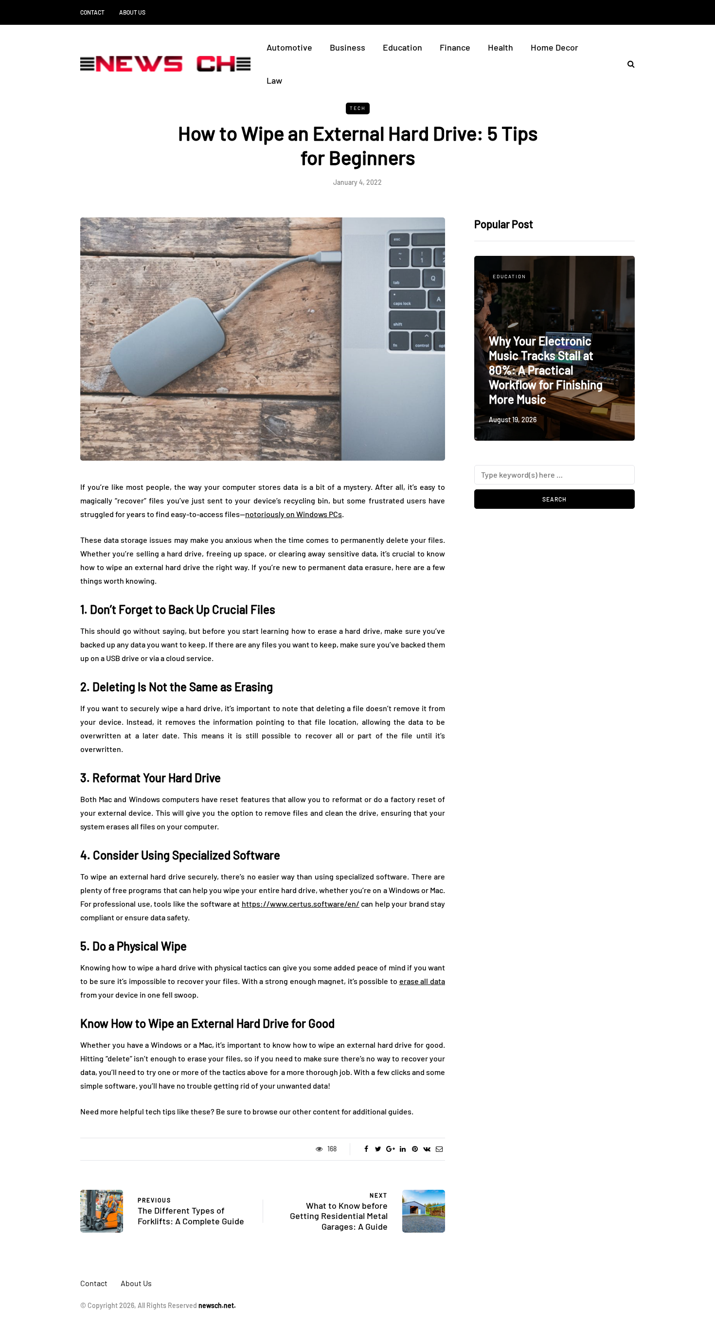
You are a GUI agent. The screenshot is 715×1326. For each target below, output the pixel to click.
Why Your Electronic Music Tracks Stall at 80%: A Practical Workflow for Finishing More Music (546, 370)
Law (274, 80)
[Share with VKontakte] (427, 1149)
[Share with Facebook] (366, 1149)
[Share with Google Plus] (390, 1149)
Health (500, 47)
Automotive (289, 47)
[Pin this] (415, 1149)
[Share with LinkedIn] (402, 1149)
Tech (358, 108)
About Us (132, 12)
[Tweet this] (378, 1149)
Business (347, 47)
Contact (92, 12)
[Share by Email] (439, 1149)
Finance (455, 47)
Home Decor (554, 47)
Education (402, 47)
